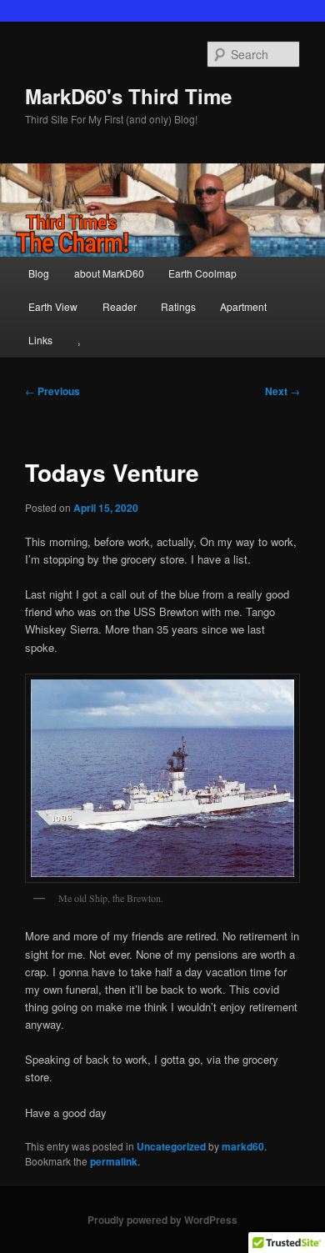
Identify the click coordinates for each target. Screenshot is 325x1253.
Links (40, 340)
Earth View (53, 306)
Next (282, 390)
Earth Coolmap (202, 273)
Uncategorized (171, 1146)
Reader (119, 306)
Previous (52, 390)
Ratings (178, 306)
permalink (114, 1161)
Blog (38, 273)
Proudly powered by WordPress (163, 1219)
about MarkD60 (109, 273)
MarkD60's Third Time (128, 96)
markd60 (243, 1146)
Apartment (243, 306)
